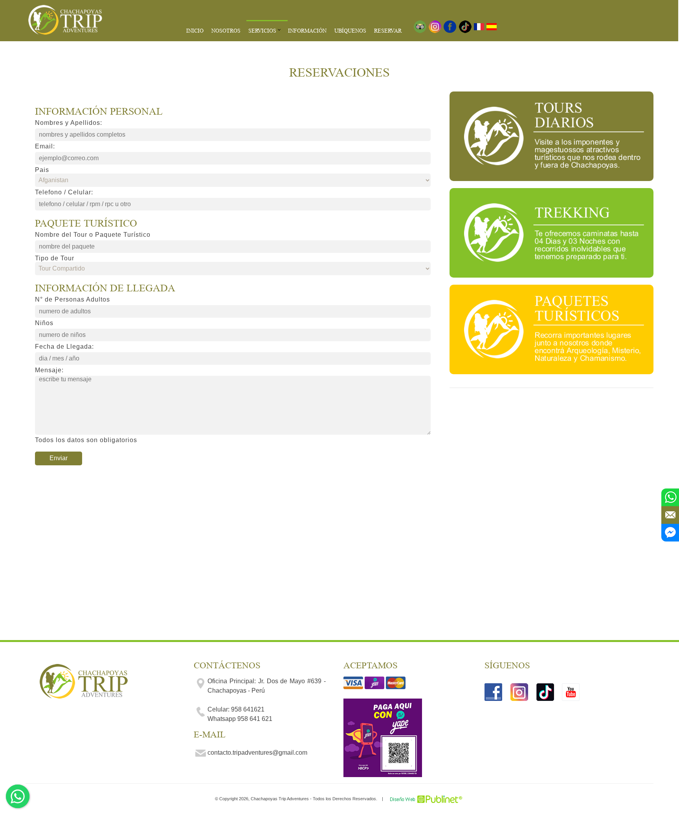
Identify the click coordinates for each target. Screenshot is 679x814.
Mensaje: (49, 370)
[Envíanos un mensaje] (670, 515)
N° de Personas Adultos (72, 299)
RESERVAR (388, 30)
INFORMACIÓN (307, 30)
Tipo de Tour (54, 258)
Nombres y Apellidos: (68, 122)
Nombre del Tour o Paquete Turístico (92, 234)
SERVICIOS (262, 30)
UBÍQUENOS (350, 30)
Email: (45, 146)
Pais (42, 169)
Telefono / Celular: (64, 192)
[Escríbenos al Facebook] (670, 532)
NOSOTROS (225, 30)
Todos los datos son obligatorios (86, 440)
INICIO (195, 30)
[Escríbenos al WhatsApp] (670, 497)
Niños (44, 323)
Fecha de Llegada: (64, 346)
